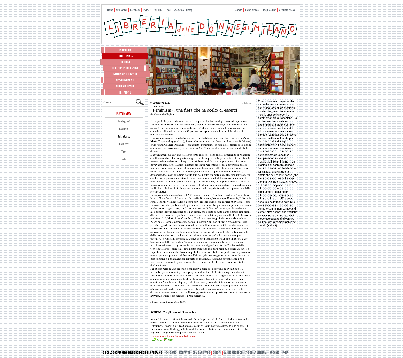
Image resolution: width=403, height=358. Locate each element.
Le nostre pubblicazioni (125, 68)
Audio (123, 159)
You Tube (158, 10)
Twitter (146, 10)
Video (123, 151)
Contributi (123, 129)
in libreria (125, 50)
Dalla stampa (124, 136)
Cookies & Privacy (183, 10)
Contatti (238, 10)
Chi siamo (170, 352)
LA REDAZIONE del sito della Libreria (245, 352)
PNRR (285, 352)
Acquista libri (269, 10)
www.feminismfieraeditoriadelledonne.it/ (173, 336)
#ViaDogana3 (124, 121)
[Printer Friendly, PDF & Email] (162, 341)
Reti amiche (125, 92)
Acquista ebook (287, 10)
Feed (168, 10)
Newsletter (121, 10)
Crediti (217, 352)
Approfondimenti (125, 80)
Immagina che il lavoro (125, 74)
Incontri (125, 62)
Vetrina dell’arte (125, 86)
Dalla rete (124, 144)
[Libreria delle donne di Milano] (201, 37)
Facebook (135, 10)
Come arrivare (252, 10)
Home (110, 10)
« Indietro (246, 103)
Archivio (274, 352)
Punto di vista (125, 56)
